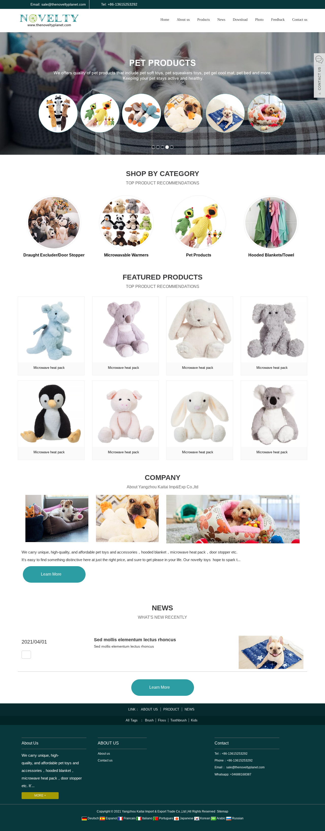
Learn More (52, 574)
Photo (259, 20)
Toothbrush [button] (178, 720)
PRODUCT (171, 709)
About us (183, 20)
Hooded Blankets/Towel (271, 255)
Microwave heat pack (49, 368)
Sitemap (222, 811)
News (221, 20)
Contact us (299, 20)
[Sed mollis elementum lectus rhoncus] (26, 655)
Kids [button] (194, 720)
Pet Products (198, 255)
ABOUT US (149, 709)
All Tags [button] (132, 720)
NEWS (189, 709)
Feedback (278, 20)
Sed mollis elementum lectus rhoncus (135, 639)
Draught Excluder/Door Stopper (54, 255)
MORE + (40, 795)
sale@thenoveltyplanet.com (245, 767)
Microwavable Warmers (126, 255)
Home (164, 20)
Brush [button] (149, 720)
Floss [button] (162, 720)
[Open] (319, 76)
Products (203, 20)
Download (240, 20)
